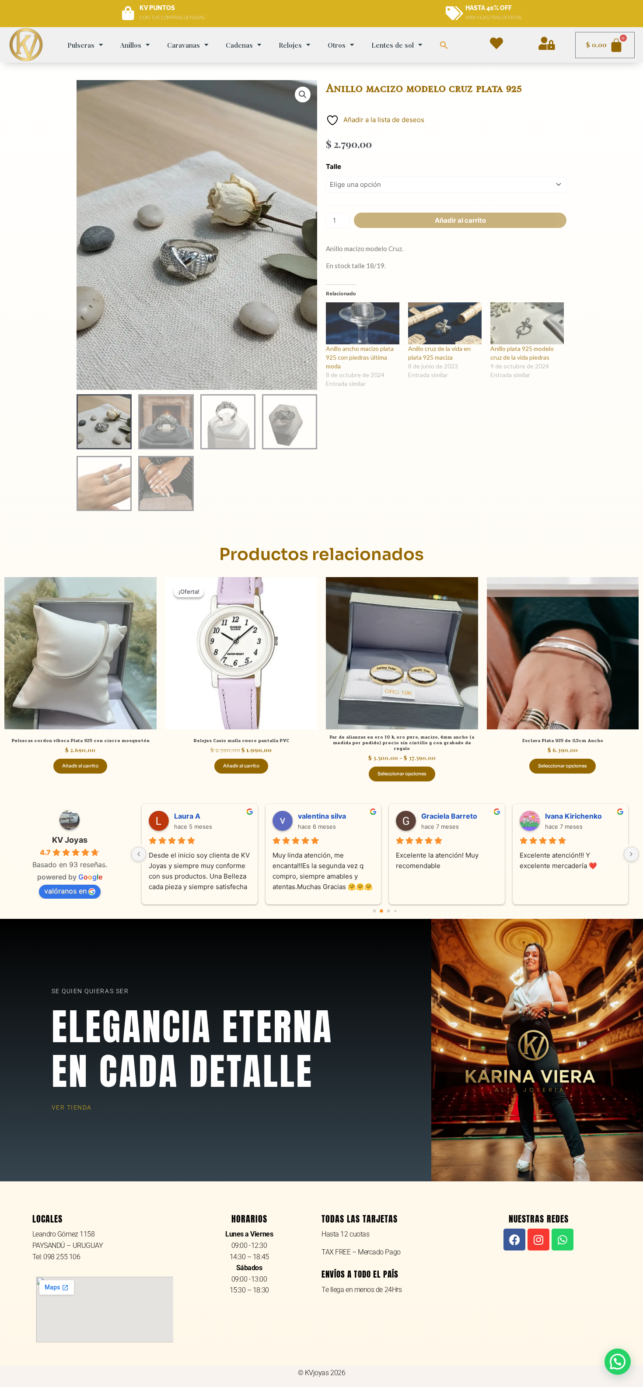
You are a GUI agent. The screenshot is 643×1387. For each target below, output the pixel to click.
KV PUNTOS (157, 7)
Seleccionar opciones (401, 774)
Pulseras (80, 45)
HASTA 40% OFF (488, 7)
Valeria (560, 816)
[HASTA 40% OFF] (454, 14)
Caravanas (183, 45)
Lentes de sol (392, 45)
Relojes (290, 45)
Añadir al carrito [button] (80, 766)
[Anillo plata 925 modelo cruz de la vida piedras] (527, 323)
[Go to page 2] (388, 911)
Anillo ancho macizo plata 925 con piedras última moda (360, 357)
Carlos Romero (327, 816)
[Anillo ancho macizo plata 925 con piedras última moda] (362, 323)
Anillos (130, 45)
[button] (444, 45)
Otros (337, 45)
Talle (333, 166)
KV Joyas (69, 839)
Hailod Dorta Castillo (459, 816)
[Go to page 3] (395, 911)
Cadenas (239, 45)
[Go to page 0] (374, 911)
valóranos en (65, 890)
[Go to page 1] (381, 911)
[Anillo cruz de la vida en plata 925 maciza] (445, 323)
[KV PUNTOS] (128, 14)
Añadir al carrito (460, 220)
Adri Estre (195, 816)
